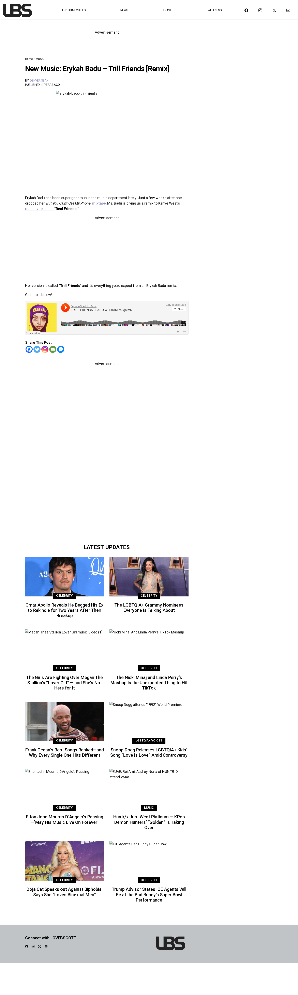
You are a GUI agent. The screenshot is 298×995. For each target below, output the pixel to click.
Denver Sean (39, 80)
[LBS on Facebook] (246, 10)
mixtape (99, 203)
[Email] (52, 349)
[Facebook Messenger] (60, 349)
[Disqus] (107, 484)
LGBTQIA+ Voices (74, 10)
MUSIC (40, 58)
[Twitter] (37, 349)
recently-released (39, 209)
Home (29, 58)
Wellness (215, 10)
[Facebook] (29, 349)
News (124, 10)
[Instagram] (44, 349)
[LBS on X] (274, 10)
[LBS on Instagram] (260, 10)
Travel (168, 10)
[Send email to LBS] (288, 10)
